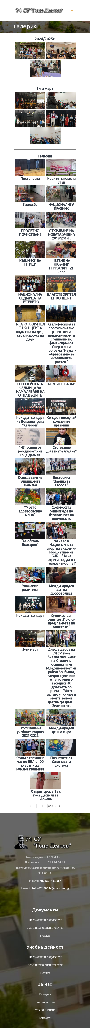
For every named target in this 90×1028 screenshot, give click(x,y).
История (45, 994)
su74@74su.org (50, 880)
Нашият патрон (45, 1002)
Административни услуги (45, 927)
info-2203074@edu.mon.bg (50, 888)
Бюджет (45, 935)
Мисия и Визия (45, 1010)
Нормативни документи (45, 919)
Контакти (45, 1017)
